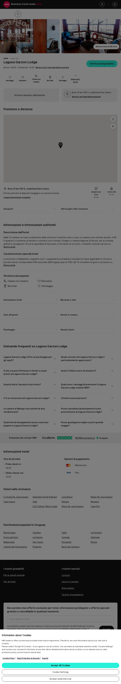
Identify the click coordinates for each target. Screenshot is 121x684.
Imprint (45, 658)
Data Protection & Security (28, 658)
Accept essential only (60, 679)
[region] (60, 656)
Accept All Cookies (60, 665)
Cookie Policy (9, 658)
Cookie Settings (60, 672)
